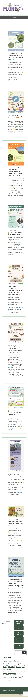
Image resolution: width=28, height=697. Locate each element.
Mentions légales (21, 694)
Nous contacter (19, 627)
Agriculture (11, 661)
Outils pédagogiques (19, 639)
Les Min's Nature (19, 646)
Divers (21, 663)
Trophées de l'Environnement (17, 680)
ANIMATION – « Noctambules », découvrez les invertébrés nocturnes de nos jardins (15, 348)
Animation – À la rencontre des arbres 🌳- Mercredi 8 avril (15, 232)
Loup (23, 666)
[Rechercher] (24, 652)
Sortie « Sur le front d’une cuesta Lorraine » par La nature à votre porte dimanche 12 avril (15, 171)
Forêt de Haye (11, 666)
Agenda (5, 661)
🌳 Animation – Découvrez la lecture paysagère (15, 412)
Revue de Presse (12, 674)
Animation (17, 661)
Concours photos (7, 663)
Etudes (4, 666)
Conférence (15, 663)
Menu (14, 17)
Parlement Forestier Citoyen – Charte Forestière (14, 671)
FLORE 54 (13, 690)
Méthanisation (6, 669)
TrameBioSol (6, 680)
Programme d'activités (19, 622)
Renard (5, 674)
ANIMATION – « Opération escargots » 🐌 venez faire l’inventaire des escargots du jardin (15, 290)
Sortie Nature (19, 677)
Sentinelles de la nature (9, 677)
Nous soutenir (19, 633)
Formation (18, 666)
